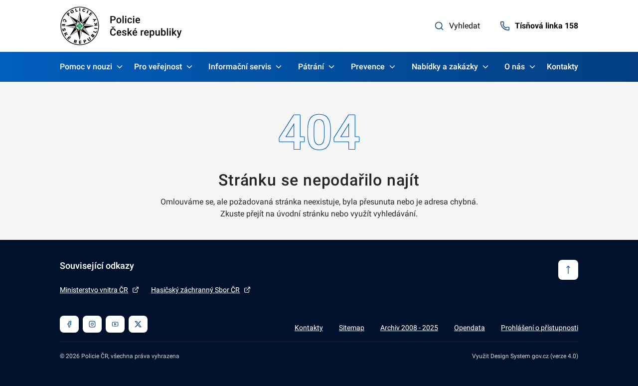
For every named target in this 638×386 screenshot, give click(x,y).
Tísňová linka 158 (546, 25)
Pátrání (311, 66)
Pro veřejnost (158, 66)
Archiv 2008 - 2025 (409, 328)
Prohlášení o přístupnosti (539, 328)
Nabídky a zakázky (445, 66)
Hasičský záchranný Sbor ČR (195, 290)
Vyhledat (464, 25)
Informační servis (239, 66)
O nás (514, 66)
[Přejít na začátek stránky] (568, 270)
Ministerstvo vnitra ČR (94, 290)
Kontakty (562, 66)
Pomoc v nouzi (86, 66)
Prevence (368, 66)
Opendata (469, 328)
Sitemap (351, 328)
